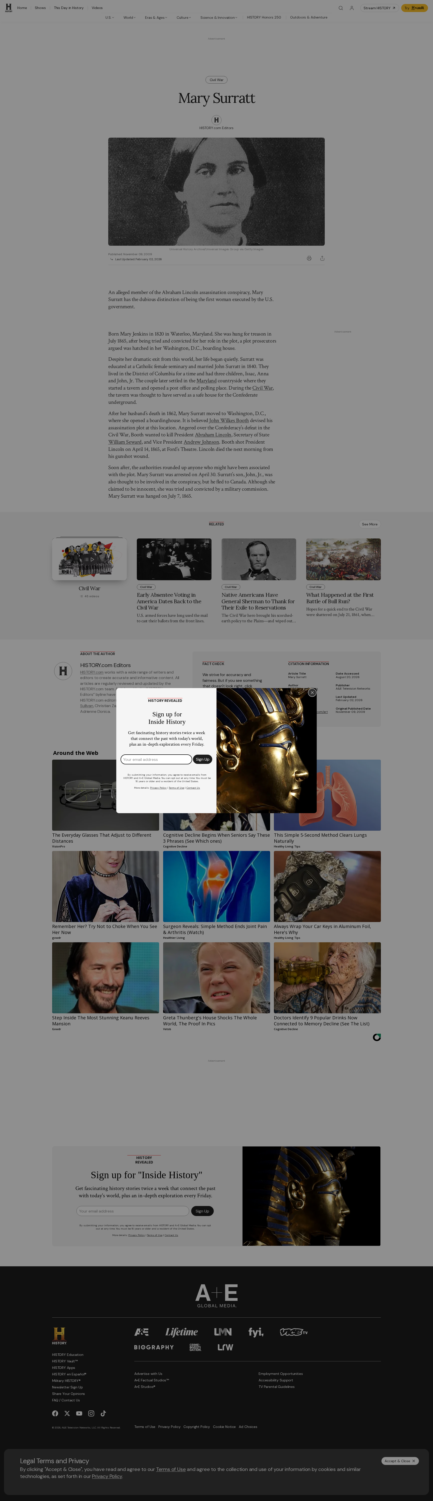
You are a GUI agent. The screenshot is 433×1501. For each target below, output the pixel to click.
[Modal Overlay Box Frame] (216, 750)
